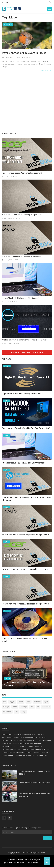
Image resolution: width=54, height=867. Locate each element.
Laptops (6, 401)
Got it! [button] (47, 861)
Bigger (12, 701)
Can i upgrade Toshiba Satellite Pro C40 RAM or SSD (26, 428)
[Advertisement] (27, 87)
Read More (45, 71)
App (4, 701)
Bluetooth (46, 706)
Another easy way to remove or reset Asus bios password (24, 340)
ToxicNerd (5, 57)
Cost (16, 711)
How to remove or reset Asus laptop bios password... (22, 215)
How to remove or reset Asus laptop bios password (25, 604)
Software (7, 366)
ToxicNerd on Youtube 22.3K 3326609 (27, 352)
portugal (24, 706)
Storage (6, 706)
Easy (23, 711)
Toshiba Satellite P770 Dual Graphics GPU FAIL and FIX (34, 795)
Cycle (46, 701)
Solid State (7, 711)
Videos (20, 701)
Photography (8, 24)
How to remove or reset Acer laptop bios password (22, 173)
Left (32, 706)
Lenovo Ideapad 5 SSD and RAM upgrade (34, 782)
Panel (15, 706)
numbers (37, 701)
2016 (28, 701)
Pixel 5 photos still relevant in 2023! (24, 53)
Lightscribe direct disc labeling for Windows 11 (23, 394)
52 (38, 706)
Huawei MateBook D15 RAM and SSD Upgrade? (20, 298)
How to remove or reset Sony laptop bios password (22, 256)
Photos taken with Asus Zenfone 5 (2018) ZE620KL (34, 772)
